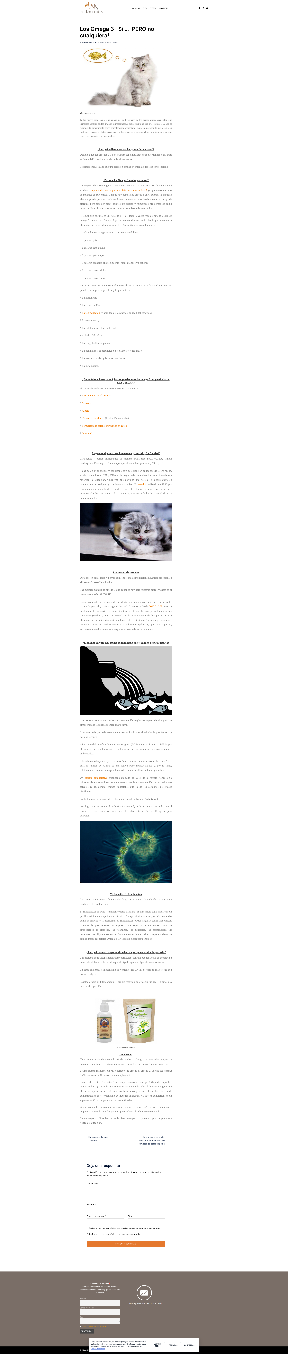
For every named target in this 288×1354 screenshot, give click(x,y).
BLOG (145, 8)
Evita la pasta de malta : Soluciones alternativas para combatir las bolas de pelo (151, 1140)
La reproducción (91, 312)
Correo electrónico (96, 1216)
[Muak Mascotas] (91, 8)
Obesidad (87, 433)
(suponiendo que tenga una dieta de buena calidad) (118, 190)
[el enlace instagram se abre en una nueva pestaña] (203, 8)
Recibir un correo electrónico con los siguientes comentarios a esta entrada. (125, 1228)
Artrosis (86, 403)
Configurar (189, 1345)
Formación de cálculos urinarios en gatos (104, 425)
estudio (142, 484)
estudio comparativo (96, 777)
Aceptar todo (157, 1345)
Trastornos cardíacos (93, 418)
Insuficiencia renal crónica (96, 395)
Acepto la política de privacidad (94, 1326)
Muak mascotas (90, 42)
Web (130, 1216)
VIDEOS (153, 8)
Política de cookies (98, 1349)
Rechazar (173, 1345)
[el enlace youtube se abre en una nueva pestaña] (207, 8)
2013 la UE (155, 606)
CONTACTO (163, 8)
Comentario (93, 1183)
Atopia (86, 410)
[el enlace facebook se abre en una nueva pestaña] (199, 8)
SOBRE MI (136, 8)
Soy (81, 1317)
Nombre (91, 1204)
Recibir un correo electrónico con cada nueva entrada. (114, 1234)
